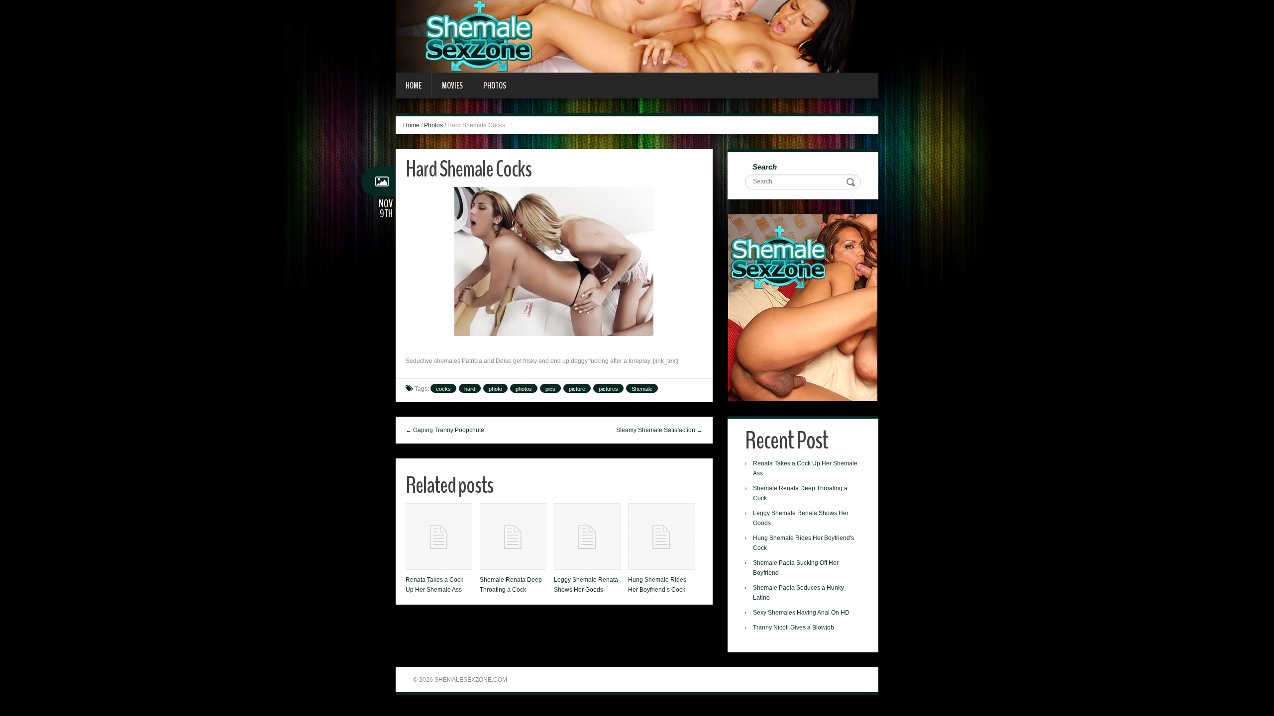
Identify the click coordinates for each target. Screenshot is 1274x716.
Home (414, 85)
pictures (608, 389)
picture (577, 389)
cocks (443, 389)
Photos (494, 85)
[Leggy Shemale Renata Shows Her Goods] (587, 536)
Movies (452, 85)
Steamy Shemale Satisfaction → (659, 430)
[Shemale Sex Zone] (637, 35)
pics (550, 389)
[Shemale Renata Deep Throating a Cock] (513, 536)
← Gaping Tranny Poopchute (445, 430)
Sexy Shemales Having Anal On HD (801, 612)
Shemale (642, 389)
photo (495, 389)
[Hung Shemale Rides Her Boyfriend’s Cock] (661, 536)
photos (524, 389)
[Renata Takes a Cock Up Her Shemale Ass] (439, 536)
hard (469, 389)
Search (764, 167)
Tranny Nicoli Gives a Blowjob (793, 627)
